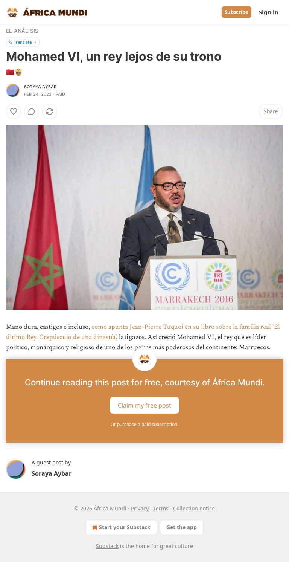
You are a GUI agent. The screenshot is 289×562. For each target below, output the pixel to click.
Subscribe (236, 12)
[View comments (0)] (31, 111)
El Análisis (22, 30)
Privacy (140, 508)
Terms (161, 508)
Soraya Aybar (40, 86)
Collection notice (194, 508)
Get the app (181, 527)
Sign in (268, 12)
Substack (107, 546)
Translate (23, 42)
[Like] (13, 111)
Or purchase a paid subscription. (144, 424)
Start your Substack (125, 527)
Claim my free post (144, 405)
